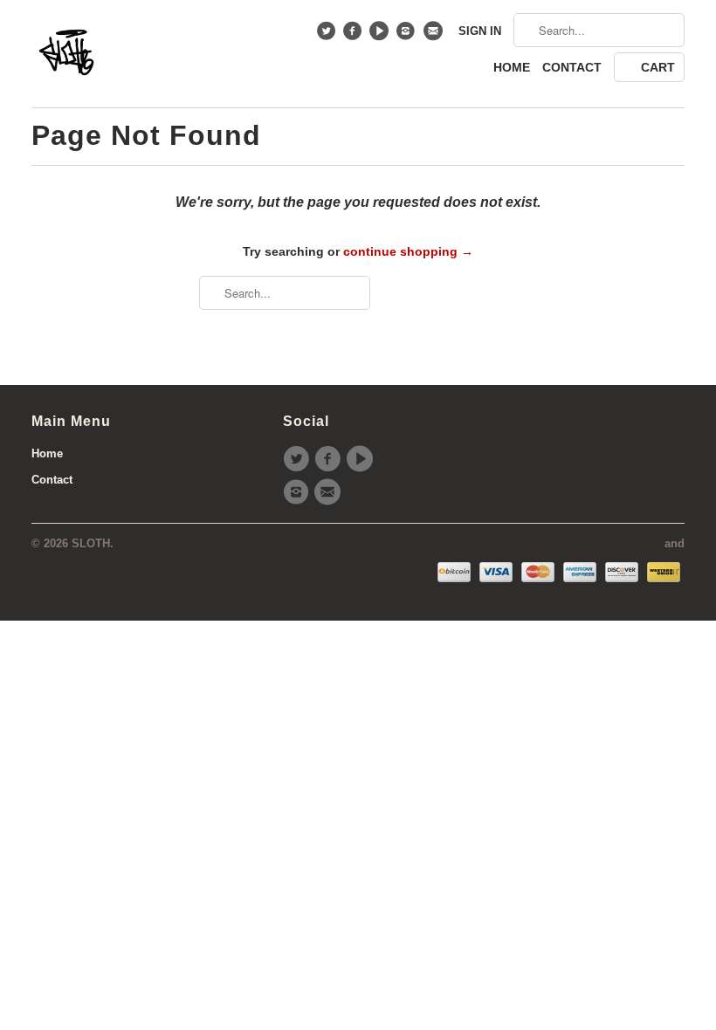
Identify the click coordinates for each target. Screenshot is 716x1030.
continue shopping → (408, 251)
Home (511, 67)
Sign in (479, 31)
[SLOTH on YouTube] (381, 35)
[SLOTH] (66, 53)
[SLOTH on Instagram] (408, 35)
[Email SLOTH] (434, 35)
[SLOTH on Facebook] (355, 35)
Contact (572, 67)
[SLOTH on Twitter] (328, 35)
